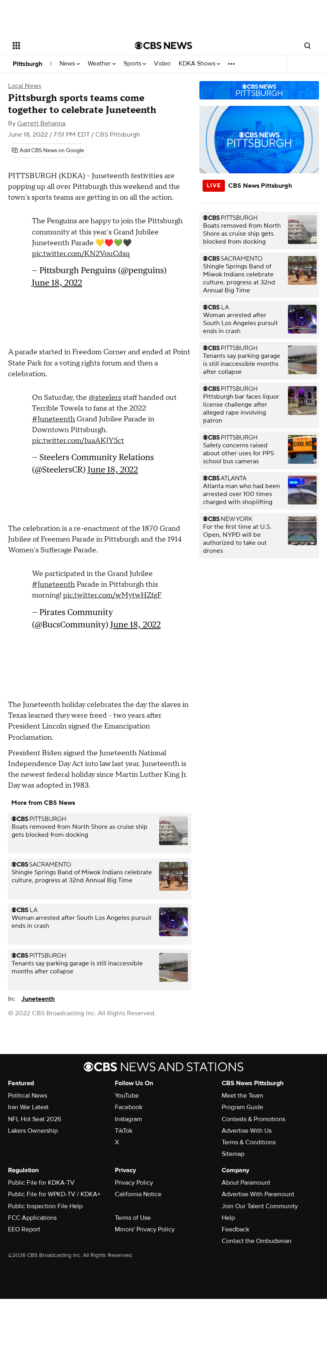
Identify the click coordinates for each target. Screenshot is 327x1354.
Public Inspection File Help (45, 1206)
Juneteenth (38, 999)
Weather (100, 64)
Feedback (235, 1229)
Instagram (128, 1119)
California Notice (138, 1194)
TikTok (123, 1131)
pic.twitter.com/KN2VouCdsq (81, 253)
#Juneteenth (53, 419)
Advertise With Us (247, 1131)
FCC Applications (32, 1218)
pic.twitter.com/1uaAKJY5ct (78, 440)
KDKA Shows (198, 64)
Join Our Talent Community (260, 1206)
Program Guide (242, 1107)
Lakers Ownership (33, 1131)
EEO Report (24, 1229)
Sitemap (233, 1154)
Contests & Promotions (253, 1119)
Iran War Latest (28, 1107)
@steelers (105, 397)
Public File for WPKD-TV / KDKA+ (54, 1194)
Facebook (128, 1107)
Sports (133, 64)
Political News (27, 1095)
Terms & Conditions (249, 1142)
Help (228, 1218)
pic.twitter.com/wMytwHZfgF (112, 595)
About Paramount (246, 1182)
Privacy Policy (134, 1182)
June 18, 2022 (57, 283)
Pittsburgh (27, 64)
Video (162, 64)
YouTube (127, 1095)
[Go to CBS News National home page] (163, 46)
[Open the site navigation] (63, 45)
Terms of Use (133, 1218)
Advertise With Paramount (258, 1194)
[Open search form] (307, 45)
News (68, 64)
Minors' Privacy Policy (145, 1229)
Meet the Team (242, 1095)
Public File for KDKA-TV (41, 1182)
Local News (24, 86)
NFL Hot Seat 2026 (34, 1119)
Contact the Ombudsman (257, 1241)
